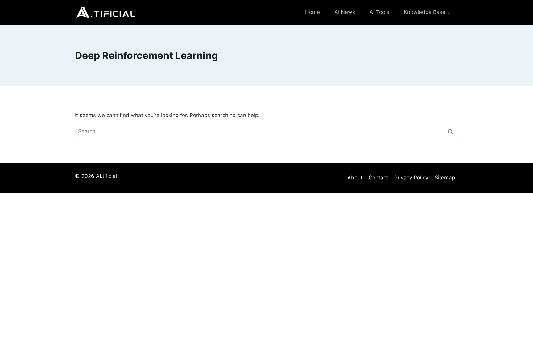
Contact (378, 178)
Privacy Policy (411, 178)
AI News (344, 12)
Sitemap (445, 178)
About (354, 178)
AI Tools (379, 12)
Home (312, 12)
